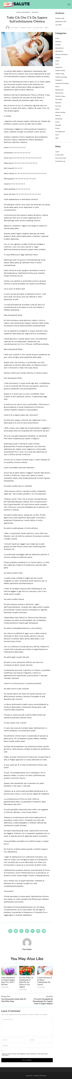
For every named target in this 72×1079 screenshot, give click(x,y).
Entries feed (59, 155)
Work (57, 134)
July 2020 (58, 24)
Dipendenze (59, 51)
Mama (57, 86)
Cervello (58, 45)
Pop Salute (15, 27)
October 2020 (59, 18)
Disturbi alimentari (61, 54)
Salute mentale (60, 112)
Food (57, 64)
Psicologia (58, 99)
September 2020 (60, 21)
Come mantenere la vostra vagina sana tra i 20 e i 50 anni (8, 981)
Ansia (57, 38)
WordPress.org (60, 161)
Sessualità (58, 118)
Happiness (58, 67)
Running (58, 106)
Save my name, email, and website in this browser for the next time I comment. (25, 1054)
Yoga (56, 138)
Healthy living (59, 73)
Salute (57, 109)
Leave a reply (39, 27)
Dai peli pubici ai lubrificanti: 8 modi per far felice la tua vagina (26, 982)
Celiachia (58, 41)
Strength (58, 125)
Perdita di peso (60, 96)
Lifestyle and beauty (23, 12)
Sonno (57, 122)
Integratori (58, 80)
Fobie (57, 61)
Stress (57, 128)
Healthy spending (61, 77)
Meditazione (59, 90)
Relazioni (58, 102)
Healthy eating (60, 70)
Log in (57, 151)
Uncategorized (60, 131)
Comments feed (60, 158)
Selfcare (35, 12)
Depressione (59, 48)
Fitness (57, 57)
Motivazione (59, 93)
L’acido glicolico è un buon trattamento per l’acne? (44, 981)
